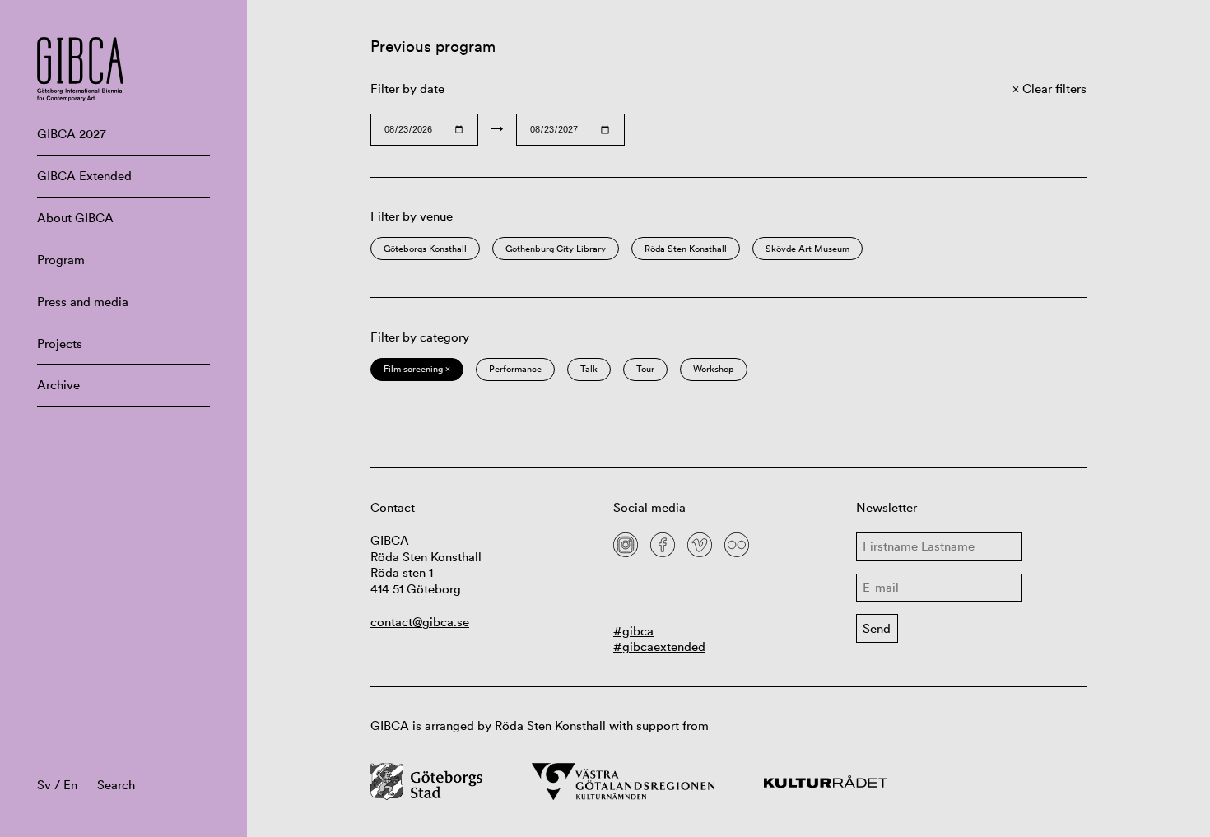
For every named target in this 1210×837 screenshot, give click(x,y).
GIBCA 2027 (71, 134)
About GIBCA (75, 218)
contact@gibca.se (419, 622)
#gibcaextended (659, 646)
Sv (44, 785)
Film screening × (417, 368)
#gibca (633, 631)
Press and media (82, 301)
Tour (645, 368)
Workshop (713, 368)
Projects (59, 343)
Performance (515, 368)
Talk (589, 368)
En (70, 785)
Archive (58, 385)
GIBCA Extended (84, 176)
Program (61, 259)
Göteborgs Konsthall (425, 248)
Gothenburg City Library (555, 248)
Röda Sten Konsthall (686, 248)
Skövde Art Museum (807, 248)
